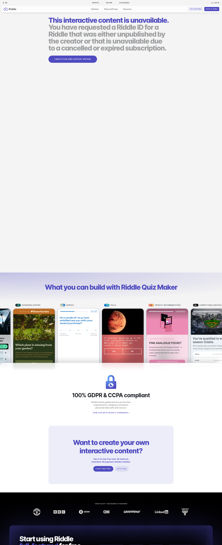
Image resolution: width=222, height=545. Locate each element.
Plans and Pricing (111, 9)
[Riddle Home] (9, 9)
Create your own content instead (72, 59)
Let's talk (121, 469)
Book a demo (212, 9)
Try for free (195, 9)
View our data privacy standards (110, 413)
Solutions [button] (95, 9)
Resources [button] (127, 9)
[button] (6, 3)
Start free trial (103, 469)
